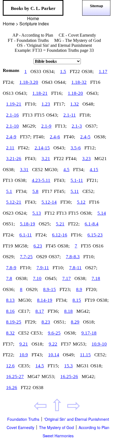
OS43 (47, 82)
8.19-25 (13, 322)
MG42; (83, 311)
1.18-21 (40, 93)
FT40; (39, 136)
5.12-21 (13, 202)
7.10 (37, 278)
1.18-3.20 (28, 82)
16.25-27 (15, 376)
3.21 (46, 158)
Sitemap (96, 6)
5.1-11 (77, 180)
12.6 (10, 365)
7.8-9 (11, 267)
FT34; (79, 169)
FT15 (39, 115)
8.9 (79, 289)
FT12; (90, 147)
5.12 (81, 202)
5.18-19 (27, 224)
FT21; (92, 180)
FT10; (31, 104)
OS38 (38, 387)
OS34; (49, 71)
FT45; (60, 191)
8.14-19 (44, 300)
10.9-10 (99, 344)
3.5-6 (76, 147)
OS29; (9, 256)
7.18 (96, 278)
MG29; (29, 126)
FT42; (24, 147)
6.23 (37, 246)
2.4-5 (85, 136)
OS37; (92, 126)
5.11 (75, 191)
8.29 (75, 322)
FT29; (31, 322)
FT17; (59, 104)
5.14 (101, 213)
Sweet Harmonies (58, 435)
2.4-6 (55, 136)
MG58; (21, 246)
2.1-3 (77, 126)
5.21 (60, 224)
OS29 (41, 256)
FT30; (66, 202)
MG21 (100, 158)
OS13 (8, 93)
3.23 (86, 158)
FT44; (71, 158)
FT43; (31, 158)
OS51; (9, 224)
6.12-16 (59, 235)
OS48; (88, 104)
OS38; (88, 71)
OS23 (8, 213)
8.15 (76, 300)
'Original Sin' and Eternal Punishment (76, 419)
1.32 (74, 104)
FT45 (51, 246)
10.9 (23, 354)
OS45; (51, 278)
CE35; (24, 365)
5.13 (36, 213)
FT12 (50, 213)
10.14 (53, 354)
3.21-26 (13, 158)
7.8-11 (75, 267)
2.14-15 (42, 147)
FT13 (27, 115)
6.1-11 (25, 235)
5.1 (9, 191)
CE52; (88, 191)
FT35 (86, 246)
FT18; (85, 115)
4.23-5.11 (41, 180)
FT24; (8, 82)
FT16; (57, 93)
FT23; (65, 289)
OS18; (89, 322)
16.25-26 (69, 376)
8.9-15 (49, 289)
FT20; (91, 289)
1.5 (63, 71)
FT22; (74, 224)
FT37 (66, 344)
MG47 (33, 376)
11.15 (85, 354)
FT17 (47, 191)
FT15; (53, 365)
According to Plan (94, 427)
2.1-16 (12, 115)
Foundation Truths (23, 419)
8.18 (68, 311)
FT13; (61, 126)
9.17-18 (89, 333)
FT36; (53, 311)
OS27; (91, 267)
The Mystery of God (56, 427)
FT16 (95, 82)
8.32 (10, 333)
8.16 (10, 311)
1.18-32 (79, 82)
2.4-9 (11, 136)
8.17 (39, 311)
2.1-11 (69, 115)
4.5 (66, 169)
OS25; (45, 224)
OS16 (98, 246)
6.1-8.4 (92, 224)
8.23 (46, 322)
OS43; (21, 93)
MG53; (80, 344)
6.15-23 (95, 235)
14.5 (39, 365)
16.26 (11, 387)
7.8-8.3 (73, 256)
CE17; (24, 311)
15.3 (68, 365)
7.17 (66, 278)
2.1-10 (12, 126)
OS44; (60, 82)
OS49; (69, 354)
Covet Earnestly (20, 427)
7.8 (9, 278)
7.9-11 (43, 267)
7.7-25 (26, 256)
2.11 (10, 147)
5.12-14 (49, 202)
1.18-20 (75, 93)
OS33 (35, 71)
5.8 (35, 191)
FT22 (75, 71)
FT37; (26, 136)
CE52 (37, 169)
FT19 (8, 246)
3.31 (24, 169)
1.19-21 (13, 104)
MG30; (51, 169)
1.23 (46, 104)
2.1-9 (46, 126)
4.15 (94, 169)
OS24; (21, 213)
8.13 (10, 300)
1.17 (103, 71)
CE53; (37, 333)
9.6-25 (54, 333)
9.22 (53, 344)
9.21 (23, 344)
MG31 (82, 365)
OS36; (9, 289)
